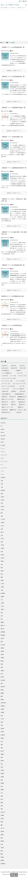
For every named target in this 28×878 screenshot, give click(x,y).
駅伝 (19, 412)
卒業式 (4, 396)
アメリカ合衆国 (6, 373)
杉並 (2, 673)
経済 (12, 50)
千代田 (2, 545)
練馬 (2, 802)
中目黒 (2, 500)
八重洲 (2, 522)
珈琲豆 (22, 404)
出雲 (2, 529)
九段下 (2, 509)
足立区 (2, 847)
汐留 (2, 715)
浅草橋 (2, 728)
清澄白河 (3, 735)
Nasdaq (3, 438)
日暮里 (2, 648)
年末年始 (12, 396)
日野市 (2, 654)
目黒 (2, 767)
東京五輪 (21, 402)
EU (1, 426)
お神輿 (18, 370)
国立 (2, 574)
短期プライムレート (7, 407)
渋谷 (2, 741)
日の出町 (3, 644)
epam (13, 365)
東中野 (2, 677)
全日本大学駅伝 (6, 394)
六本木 (2, 525)
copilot (4, 365)
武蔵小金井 (3, 702)
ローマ (2, 474)
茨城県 (2, 815)
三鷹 (2, 484)
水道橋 (2, 712)
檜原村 (2, 699)
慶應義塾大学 (22, 396)
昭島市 (2, 661)
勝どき (2, 532)
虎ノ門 (2, 828)
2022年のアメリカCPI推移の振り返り (12, 296)
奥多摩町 (3, 593)
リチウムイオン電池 (18, 388)
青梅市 (2, 857)
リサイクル (5, 388)
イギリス (3, 451)
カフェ (19, 373)
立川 (2, 792)
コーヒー (13, 375)
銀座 (2, 850)
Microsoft (3, 435)
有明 (2, 667)
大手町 (2, 583)
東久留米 (3, 680)
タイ (2, 464)
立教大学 (5, 409)
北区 (2, 535)
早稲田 (2, 657)
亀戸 (2, 512)
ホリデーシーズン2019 (8, 386)
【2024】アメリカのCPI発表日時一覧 (12, 76)
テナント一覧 (20, 381)
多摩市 (2, 580)
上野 (2, 487)
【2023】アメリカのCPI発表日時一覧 (12, 265)
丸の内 (2, 506)
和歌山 (2, 561)
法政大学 (5, 404)
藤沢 (2, 825)
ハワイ (2, 471)
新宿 (2, 641)
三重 (2, 480)
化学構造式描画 (19, 394)
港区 (2, 744)
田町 (2, 757)
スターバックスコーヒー (9, 378)
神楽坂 (2, 776)
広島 (2, 615)
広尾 (2, 612)
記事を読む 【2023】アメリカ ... (14, 130)
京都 (2, 516)
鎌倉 (2, 854)
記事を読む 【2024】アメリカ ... (14, 101)
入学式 (22, 391)
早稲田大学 (21, 399)
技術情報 (3, 632)
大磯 (2, 590)
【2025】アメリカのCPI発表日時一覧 (12, 47)
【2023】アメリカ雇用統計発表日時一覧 (13, 168)
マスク (21, 386)
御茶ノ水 (3, 625)
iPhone (2, 432)
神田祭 (20, 407)
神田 (2, 780)
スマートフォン (4, 461)
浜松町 (2, 731)
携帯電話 (3, 635)
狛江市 (2, 751)
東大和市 (3, 686)
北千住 (2, 538)
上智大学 (5, 391)
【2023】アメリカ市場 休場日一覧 (12, 137)
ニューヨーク (4, 467)
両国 (2, 493)
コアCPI (5, 375)
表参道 (2, 831)
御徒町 (2, 622)
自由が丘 (3, 812)
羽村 (2, 809)
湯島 (2, 747)
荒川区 (2, 818)
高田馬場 (3, 863)
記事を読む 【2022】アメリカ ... (14, 350)
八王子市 (3, 519)
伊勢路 (13, 391)
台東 (2, 551)
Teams (22, 368)
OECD (2, 442)
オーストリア (4, 455)
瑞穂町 (2, 754)
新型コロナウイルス (7, 399)
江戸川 (2, 718)
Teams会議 (5, 370)
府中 (2, 619)
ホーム (3, 42)
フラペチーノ (6, 383)
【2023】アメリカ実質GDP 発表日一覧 (13, 107)
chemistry (3, 422)
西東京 (2, 834)
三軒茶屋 (3, 477)
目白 (2, 763)
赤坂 (2, 844)
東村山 (2, 689)
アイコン (3, 448)
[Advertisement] (14, 25)
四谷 (2, 567)
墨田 (2, 577)
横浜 (2, 696)
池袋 (2, 722)
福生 (2, 786)
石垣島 (2, 770)
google (2, 429)
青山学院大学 (6, 412)
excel (22, 365)
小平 (2, 599)
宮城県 (2, 596)
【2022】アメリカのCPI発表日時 (11, 325)
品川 (2, 564)
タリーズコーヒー (7, 381)
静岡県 (2, 860)
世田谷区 (3, 490)
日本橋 (2, 651)
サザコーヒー (22, 375)
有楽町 (2, 670)
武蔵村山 (3, 706)
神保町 (2, 773)
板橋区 (2, 693)
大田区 (2, 587)
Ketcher (14, 368)
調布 (2, 837)
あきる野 (3, 445)
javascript (5, 368)
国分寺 (2, 570)
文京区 (2, 638)
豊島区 (2, 841)
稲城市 (2, 789)
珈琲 (13, 404)
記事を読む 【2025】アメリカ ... (14, 70)
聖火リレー (22, 409)
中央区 (2, 496)
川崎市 (2, 609)
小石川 (2, 606)
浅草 (2, 725)
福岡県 (2, 783)
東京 (13, 402)
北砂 (2, 541)
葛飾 (2, 821)
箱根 (2, 796)
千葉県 (2, 548)
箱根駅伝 (13, 409)
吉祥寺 (2, 554)
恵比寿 (2, 628)
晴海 (2, 664)
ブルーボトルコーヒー (19, 383)
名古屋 (2, 558)
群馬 (2, 805)
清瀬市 (2, 738)
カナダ (2, 458)
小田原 (2, 603)
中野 (2, 503)
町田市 (2, 760)
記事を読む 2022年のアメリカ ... (14, 319)
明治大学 (5, 402)
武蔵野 (2, 709)
